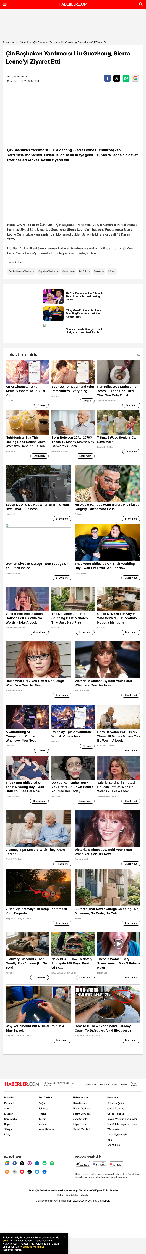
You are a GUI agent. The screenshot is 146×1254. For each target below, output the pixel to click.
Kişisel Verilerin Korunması (122, 1118)
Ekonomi (9, 1103)
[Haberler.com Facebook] (14, 1163)
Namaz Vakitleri (81, 1108)
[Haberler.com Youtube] (22, 1172)
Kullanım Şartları (116, 1103)
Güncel (24, 41)
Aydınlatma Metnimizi (32, 1246)
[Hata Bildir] (66, 1200)
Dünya (7, 1134)
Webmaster (113, 1129)
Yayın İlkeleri (134, 1084)
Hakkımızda (91, 1084)
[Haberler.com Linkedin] (37, 1163)
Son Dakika (10, 1118)
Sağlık (42, 1103)
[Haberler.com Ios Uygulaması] (82, 1164)
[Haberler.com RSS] (7, 1172)
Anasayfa (8, 41)
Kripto (7, 1124)
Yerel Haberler (47, 1129)
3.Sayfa (8, 1129)
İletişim (114, 1084)
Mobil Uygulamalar (117, 1134)
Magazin (9, 1113)
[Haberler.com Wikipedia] (14, 1172)
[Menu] (5, 4)
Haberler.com (80, 1097)
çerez (6, 1240)
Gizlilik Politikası (116, 1108)
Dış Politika (84, 271)
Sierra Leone (68, 271)
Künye (124, 1084)
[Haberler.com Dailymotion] (44, 1172)
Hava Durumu (80, 1103)
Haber (60, 1195)
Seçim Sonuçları (82, 1113)
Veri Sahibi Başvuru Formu (122, 1124)
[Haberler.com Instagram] (29, 1163)
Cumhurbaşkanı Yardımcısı (21, 271)
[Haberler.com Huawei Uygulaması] (116, 1164)
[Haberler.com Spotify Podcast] (52, 1163)
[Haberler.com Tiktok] (29, 1172)
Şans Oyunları (80, 1118)
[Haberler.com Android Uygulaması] (99, 1164)
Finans (42, 1113)
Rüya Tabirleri (80, 1124)
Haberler (9, 1097)
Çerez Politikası (115, 1113)
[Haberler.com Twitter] (22, 1163)
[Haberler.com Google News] (7, 1163)
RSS (109, 1139)
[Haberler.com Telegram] (37, 1172)
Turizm (42, 1118)
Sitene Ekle (113, 1144)
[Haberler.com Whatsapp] (44, 1163)
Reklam (103, 1084)
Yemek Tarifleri (81, 1129)
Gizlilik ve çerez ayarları (48, 1200)
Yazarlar (43, 1124)
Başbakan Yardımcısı (48, 271)
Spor (7, 1108)
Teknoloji (43, 1108)
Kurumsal (112, 1097)
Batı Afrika (99, 271)
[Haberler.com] (22, 1084)
